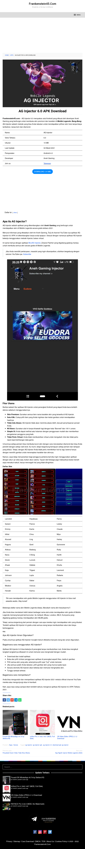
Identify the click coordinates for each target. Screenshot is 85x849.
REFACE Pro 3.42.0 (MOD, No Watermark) (27, 804)
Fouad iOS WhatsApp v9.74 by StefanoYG (13, 737)
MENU (79, 15)
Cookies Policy (61, 841)
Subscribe (27, 254)
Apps (11, 745)
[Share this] (4, 700)
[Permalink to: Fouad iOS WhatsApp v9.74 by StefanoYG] (15, 722)
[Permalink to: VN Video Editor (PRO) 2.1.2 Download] (69, 722)
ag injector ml (47, 745)
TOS (43, 841)
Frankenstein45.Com (42, 3)
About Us (50, 841)
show (15, 212)
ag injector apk (37, 745)
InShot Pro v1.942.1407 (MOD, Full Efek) (42, 737)
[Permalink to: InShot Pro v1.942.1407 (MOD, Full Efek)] (42, 722)
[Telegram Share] (16, 700)
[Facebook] (35, 832)
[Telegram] (50, 832)
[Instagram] (40, 832)
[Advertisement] (42, 35)
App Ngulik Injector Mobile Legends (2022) (68, 752)
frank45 (15, 779)
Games (15, 745)
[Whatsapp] (19, 700)
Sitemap (17, 841)
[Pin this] (12, 700)
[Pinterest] (45, 832)
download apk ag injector (60, 745)
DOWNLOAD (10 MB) (42, 171)
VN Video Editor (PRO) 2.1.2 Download (67, 737)
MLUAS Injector (34, 243)
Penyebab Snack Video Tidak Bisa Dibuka (16, 752)
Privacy (9, 841)
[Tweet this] (8, 700)
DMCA (37, 841)
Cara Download (27, 841)
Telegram (47, 163)
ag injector (28, 745)
